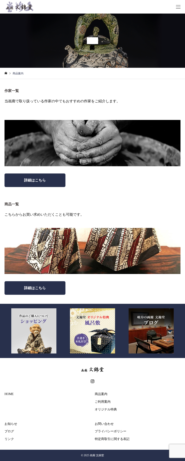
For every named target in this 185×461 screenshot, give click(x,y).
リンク (9, 439)
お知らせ (11, 424)
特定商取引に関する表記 (112, 439)
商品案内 (101, 394)
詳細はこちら (35, 180)
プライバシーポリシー (110, 431)
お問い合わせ (104, 424)
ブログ (9, 431)
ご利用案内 (103, 401)
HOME (9, 394)
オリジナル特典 (106, 409)
